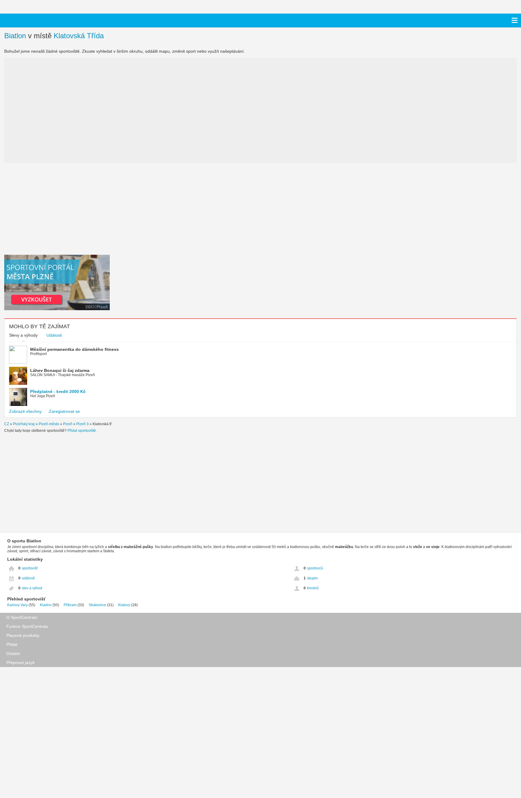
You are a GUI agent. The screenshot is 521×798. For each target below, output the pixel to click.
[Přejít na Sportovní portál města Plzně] (57, 308)
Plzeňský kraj (24, 424)
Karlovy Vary (17, 605)
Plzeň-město (49, 424)
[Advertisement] (57, 208)
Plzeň (67, 424)
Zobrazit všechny (25, 411)
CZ (6, 424)
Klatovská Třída (79, 36)
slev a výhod (32, 588)
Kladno (46, 605)
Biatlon (15, 36)
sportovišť (30, 568)
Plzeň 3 (82, 424)
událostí (28, 578)
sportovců (315, 568)
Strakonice (97, 605)
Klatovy (124, 605)
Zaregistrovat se (64, 411)
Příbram (70, 605)
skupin (312, 578)
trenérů (313, 588)
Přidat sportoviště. (82, 431)
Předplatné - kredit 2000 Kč (58, 391)
